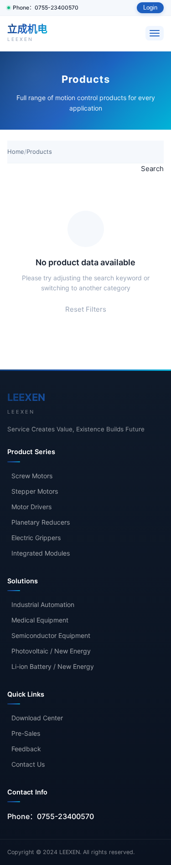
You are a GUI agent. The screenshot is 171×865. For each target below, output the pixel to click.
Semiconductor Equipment (50, 635)
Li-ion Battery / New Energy (52, 666)
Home (15, 151)
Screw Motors (31, 476)
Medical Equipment (39, 620)
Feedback (26, 749)
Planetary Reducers (40, 522)
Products (39, 151)
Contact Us (28, 764)
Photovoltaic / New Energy (51, 651)
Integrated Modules (40, 553)
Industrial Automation (42, 604)
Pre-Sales (25, 733)
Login (150, 8)
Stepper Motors (34, 491)
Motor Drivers (31, 507)
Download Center (37, 718)
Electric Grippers (36, 537)
